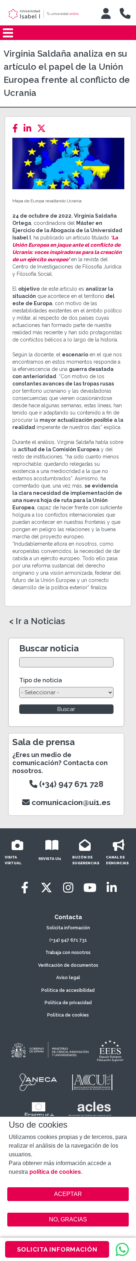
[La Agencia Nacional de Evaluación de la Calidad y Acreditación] (38, 1082)
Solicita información (68, 927)
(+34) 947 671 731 (68, 940)
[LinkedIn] (30, 128)
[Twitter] (43, 128)
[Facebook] (17, 128)
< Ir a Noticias (37, 621)
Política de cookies (68, 1015)
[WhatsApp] (122, 1249)
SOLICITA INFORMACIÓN (57, 1249)
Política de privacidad (68, 1002)
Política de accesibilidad (68, 990)
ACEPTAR (68, 1194)
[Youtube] (89, 887)
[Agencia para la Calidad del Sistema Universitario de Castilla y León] (92, 1082)
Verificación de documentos (68, 965)
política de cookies (55, 1172)
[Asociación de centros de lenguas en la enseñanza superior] (90, 1111)
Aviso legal (68, 977)
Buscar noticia (49, 648)
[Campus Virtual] (106, 13)
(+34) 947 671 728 (70, 784)
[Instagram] (68, 887)
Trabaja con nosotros (68, 952)
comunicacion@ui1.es (70, 802)
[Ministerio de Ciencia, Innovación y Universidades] (49, 1050)
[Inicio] (48, 14)
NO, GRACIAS (68, 1219)
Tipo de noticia (40, 680)
